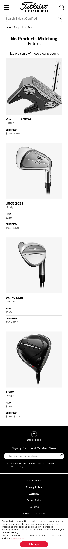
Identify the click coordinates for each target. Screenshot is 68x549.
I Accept (34, 544)
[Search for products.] (60, 18)
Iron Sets (27, 27)
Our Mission (34, 480)
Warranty (34, 493)
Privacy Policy (34, 487)
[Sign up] (61, 455)
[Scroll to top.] (34, 434)
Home (7, 27)
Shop (16, 27)
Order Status (34, 500)
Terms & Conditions (34, 513)
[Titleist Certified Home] (34, 7)
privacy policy (17, 538)
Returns (34, 506)
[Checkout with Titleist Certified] (61, 7)
